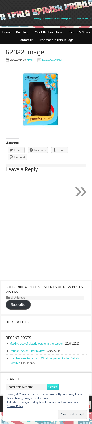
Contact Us (25, 40)
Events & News (78, 32)
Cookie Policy (15, 406)
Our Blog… (22, 32)
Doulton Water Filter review (27, 351)
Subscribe (18, 304)
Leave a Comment (53, 59)
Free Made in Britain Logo (55, 40)
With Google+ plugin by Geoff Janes (46, 421)
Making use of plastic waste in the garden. (37, 343)
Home (6, 32)
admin (30, 59)
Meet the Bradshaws (49, 32)
